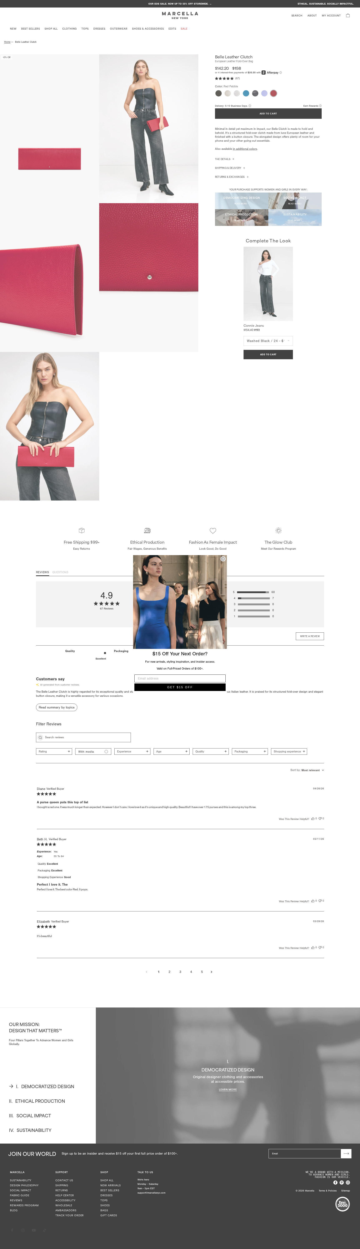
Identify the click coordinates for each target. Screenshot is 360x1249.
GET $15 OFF (180, 687)
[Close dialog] (223, 559)
